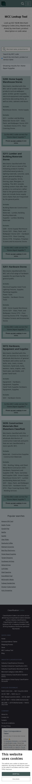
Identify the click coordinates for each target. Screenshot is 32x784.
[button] (16, 779)
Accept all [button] (16, 774)
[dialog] (16, 767)
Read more (9, 769)
